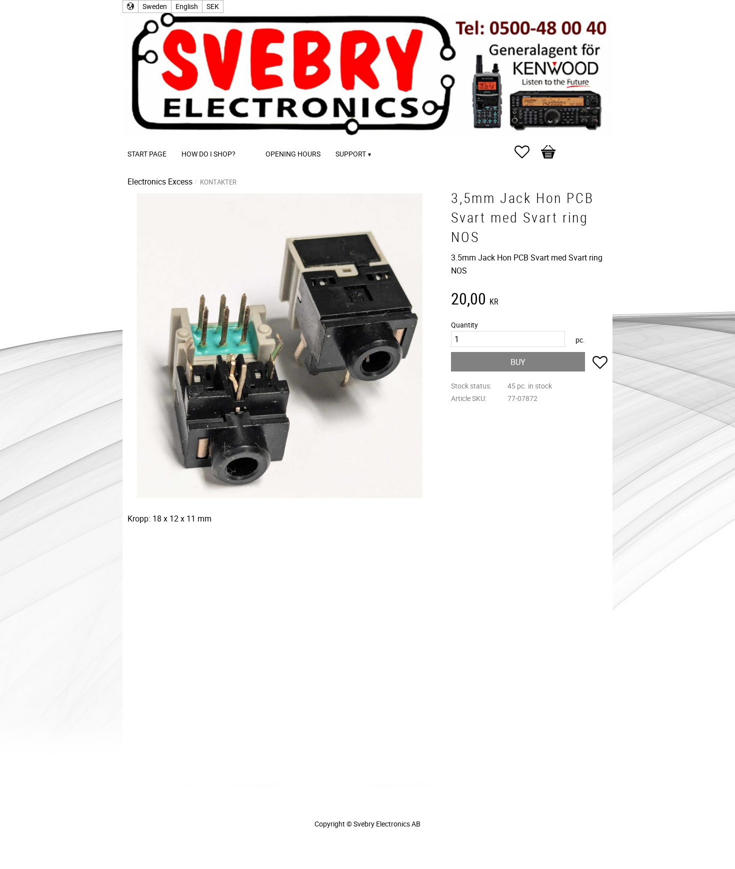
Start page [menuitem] (147, 153)
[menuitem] (253, 140)
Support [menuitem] (351, 153)
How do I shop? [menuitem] (209, 153)
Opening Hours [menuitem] (293, 153)
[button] (527, 152)
